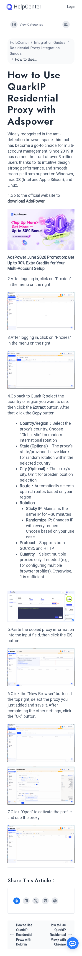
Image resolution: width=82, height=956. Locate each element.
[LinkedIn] (45, 900)
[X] (35, 900)
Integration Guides (49, 42)
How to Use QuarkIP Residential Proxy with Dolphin (24, 934)
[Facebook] (26, 900)
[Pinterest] (54, 900)
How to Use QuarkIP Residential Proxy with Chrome (58, 934)
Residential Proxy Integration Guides (35, 51)
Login (71, 7)
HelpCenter (19, 42)
